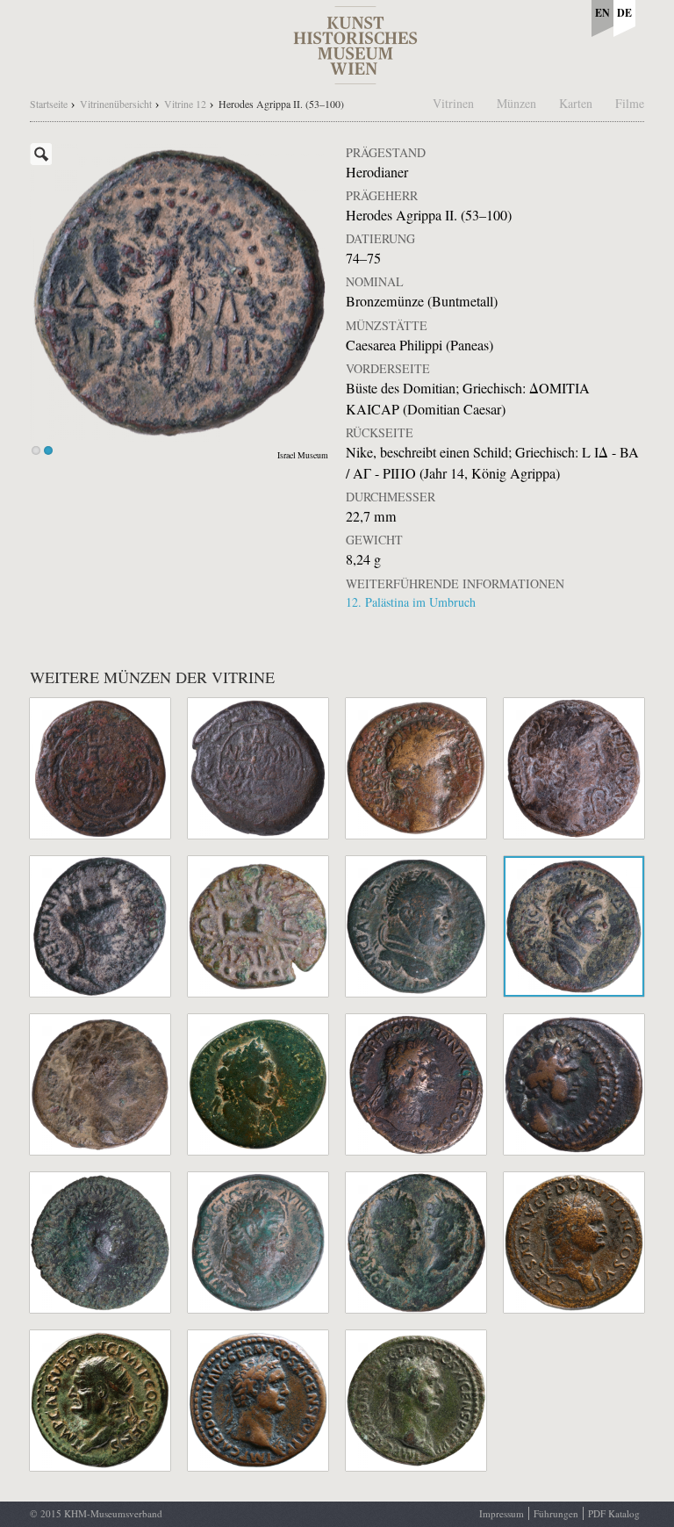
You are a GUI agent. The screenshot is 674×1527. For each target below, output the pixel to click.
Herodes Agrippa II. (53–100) (281, 104)
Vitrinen (453, 103)
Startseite (49, 104)
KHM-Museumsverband (113, 1513)
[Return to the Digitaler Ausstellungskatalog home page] (355, 75)
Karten (575, 103)
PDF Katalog (614, 1513)
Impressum (501, 1513)
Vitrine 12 (185, 104)
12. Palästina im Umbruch (411, 602)
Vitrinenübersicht (116, 104)
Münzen (516, 103)
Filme (629, 103)
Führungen (556, 1513)
